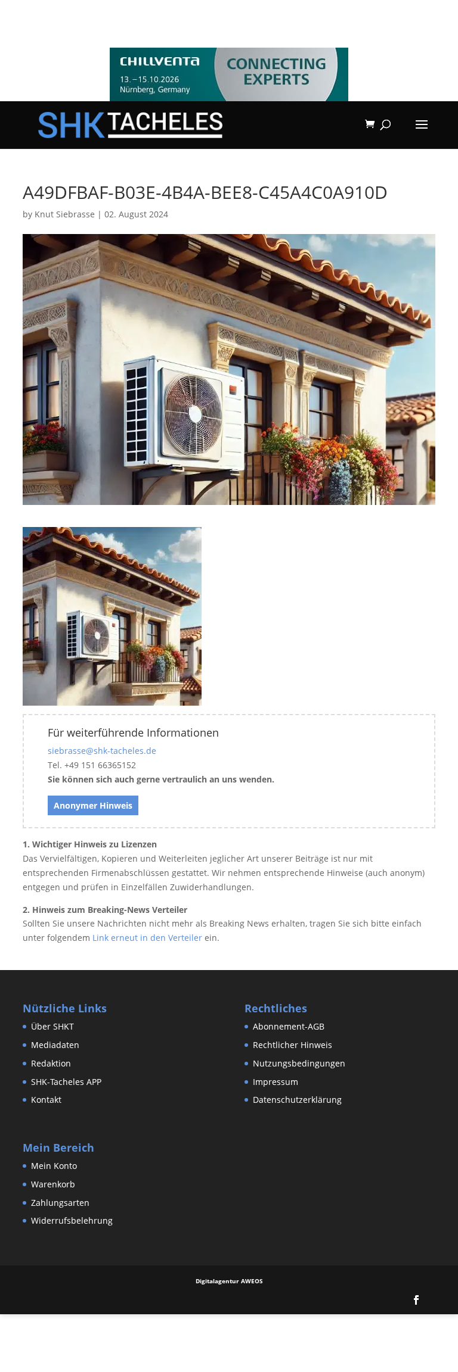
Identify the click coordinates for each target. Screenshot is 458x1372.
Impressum (275, 1081)
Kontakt (46, 1099)
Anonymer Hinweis (93, 805)
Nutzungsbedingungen (299, 1063)
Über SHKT (52, 1026)
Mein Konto (54, 1165)
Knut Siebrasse (65, 214)
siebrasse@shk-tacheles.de (102, 750)
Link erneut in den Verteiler (147, 937)
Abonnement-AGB (288, 1026)
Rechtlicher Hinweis (292, 1044)
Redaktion (51, 1063)
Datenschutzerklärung (297, 1099)
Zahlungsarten (60, 1202)
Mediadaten (55, 1044)
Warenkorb (53, 1184)
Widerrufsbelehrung (72, 1220)
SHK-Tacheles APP (66, 1081)
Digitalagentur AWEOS (229, 1281)
